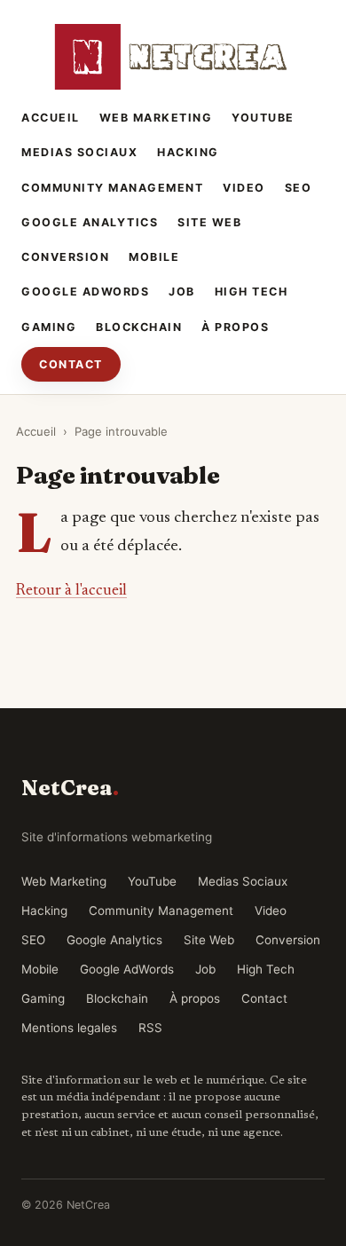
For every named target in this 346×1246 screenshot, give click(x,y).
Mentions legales (69, 1028)
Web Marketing (156, 117)
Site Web (209, 222)
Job (182, 291)
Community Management (112, 187)
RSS (150, 1028)
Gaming (48, 327)
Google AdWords (85, 291)
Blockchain (139, 327)
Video (244, 187)
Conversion (65, 257)
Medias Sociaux (79, 152)
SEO (298, 187)
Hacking (188, 152)
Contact (71, 364)
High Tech (251, 291)
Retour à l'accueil (71, 591)
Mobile (154, 257)
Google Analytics (89, 222)
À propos (235, 327)
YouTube (263, 117)
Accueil (50, 117)
